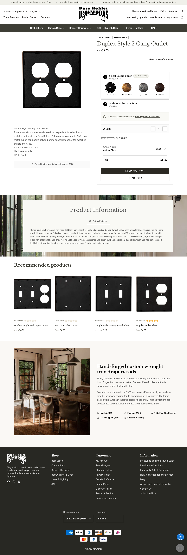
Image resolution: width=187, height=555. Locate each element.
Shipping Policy (104, 470)
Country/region (71, 512)
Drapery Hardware (60, 470)
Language (101, 512)
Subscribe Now (148, 493)
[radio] (110, 89)
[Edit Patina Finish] (165, 149)
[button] (135, 77)
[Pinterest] (19, 481)
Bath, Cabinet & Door (62, 474)
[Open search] (182, 11)
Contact (173, 11)
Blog (142, 479)
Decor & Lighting (60, 479)
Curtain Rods (58, 465)
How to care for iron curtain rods (156, 474)
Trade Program (11, 17)
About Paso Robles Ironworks (155, 484)
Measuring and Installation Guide (157, 460)
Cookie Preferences (106, 479)
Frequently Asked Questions (154, 470)
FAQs (163, 11)
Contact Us (145, 488)
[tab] (98, 221)
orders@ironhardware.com (147, 116)
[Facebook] (8, 481)
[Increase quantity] (164, 129)
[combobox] (15, 11)
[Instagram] (13, 481)
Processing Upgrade (137, 17)
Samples (45, 17)
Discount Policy (104, 488)
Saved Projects (157, 17)
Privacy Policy (103, 474)
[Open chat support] (180, 548)
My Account (173, 17)
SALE (154, 28)
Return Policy (102, 484)
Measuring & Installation (144, 11)
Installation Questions (151, 465)
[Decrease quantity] (153, 129)
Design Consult (29, 17)
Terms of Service (104, 493)
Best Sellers (36, 28)
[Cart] (182, 17)
